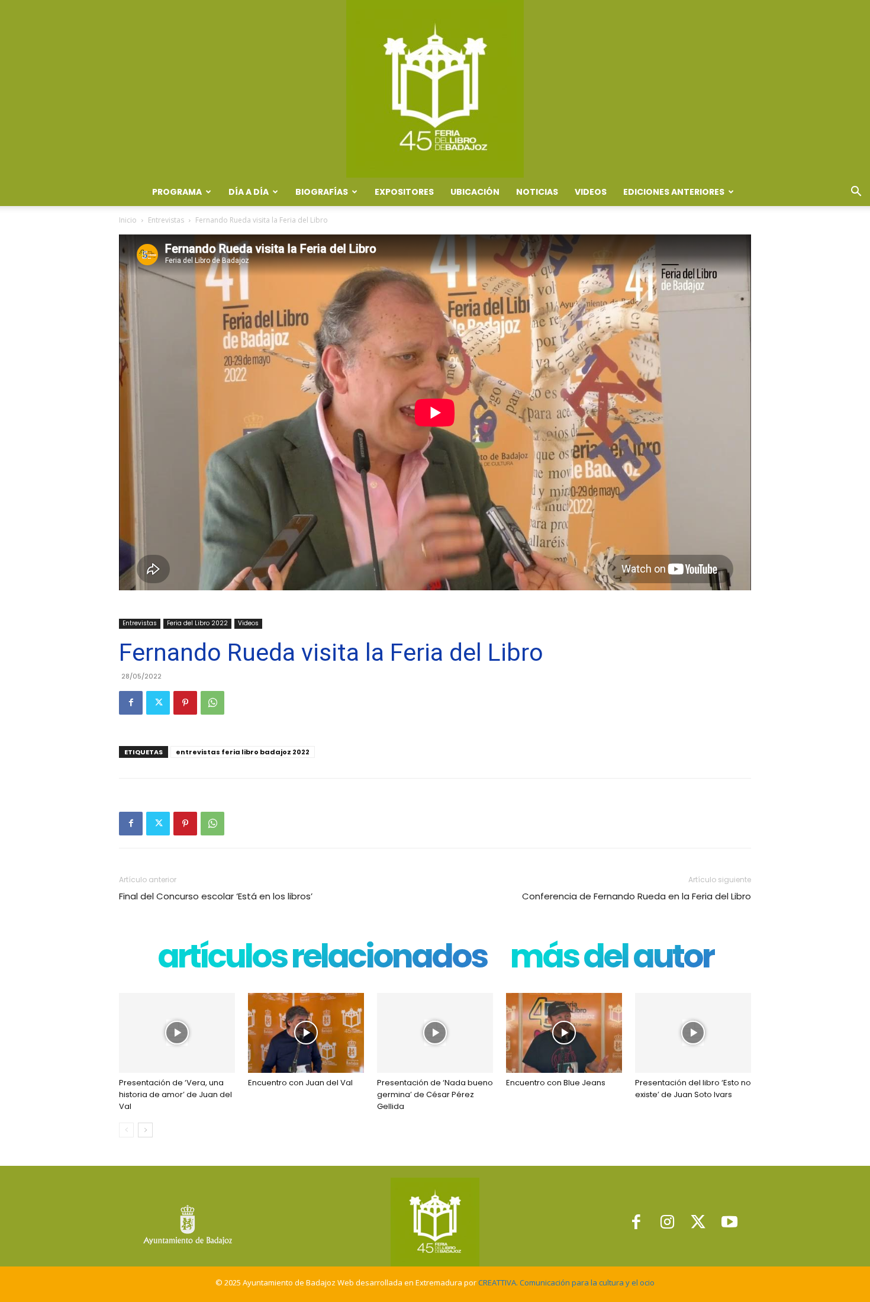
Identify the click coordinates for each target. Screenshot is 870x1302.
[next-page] (145, 1130)
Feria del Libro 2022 (197, 623)
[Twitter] (158, 703)
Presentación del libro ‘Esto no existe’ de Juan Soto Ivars (693, 1088)
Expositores (404, 192)
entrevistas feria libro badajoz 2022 (243, 752)
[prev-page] (126, 1130)
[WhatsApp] (212, 703)
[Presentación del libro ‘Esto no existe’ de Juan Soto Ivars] (693, 1033)
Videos (591, 192)
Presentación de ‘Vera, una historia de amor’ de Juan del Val (175, 1094)
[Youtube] (729, 1221)
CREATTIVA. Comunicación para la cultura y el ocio (566, 1282)
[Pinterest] (185, 703)
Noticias (537, 192)
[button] (856, 192)
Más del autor (611, 959)
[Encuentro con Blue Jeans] (564, 1033)
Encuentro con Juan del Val (300, 1082)
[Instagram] (667, 1221)
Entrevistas (166, 220)
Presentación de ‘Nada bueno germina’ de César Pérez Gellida (435, 1094)
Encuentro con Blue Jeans (555, 1082)
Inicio (128, 220)
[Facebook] (131, 703)
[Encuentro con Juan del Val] (306, 1033)
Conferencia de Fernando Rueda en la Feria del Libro (636, 896)
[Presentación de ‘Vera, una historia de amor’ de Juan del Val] (177, 1033)
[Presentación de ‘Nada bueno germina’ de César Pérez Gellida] (435, 1033)
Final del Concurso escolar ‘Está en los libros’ (215, 896)
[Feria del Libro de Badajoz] (435, 89)
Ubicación (475, 192)
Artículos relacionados (321, 959)
